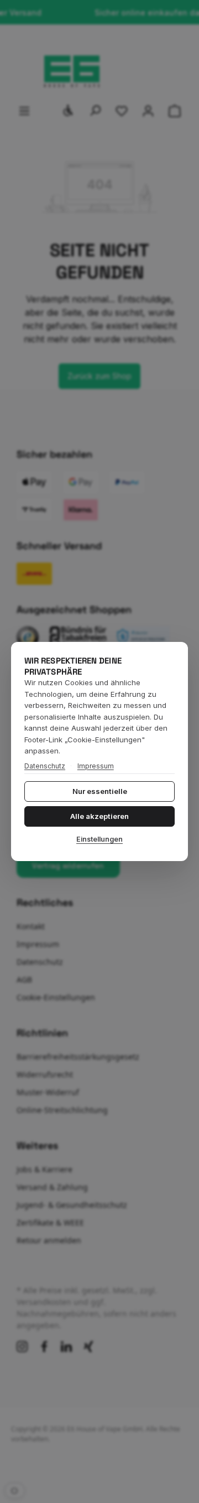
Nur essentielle (99, 791)
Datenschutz (44, 766)
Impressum (95, 766)
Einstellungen (99, 839)
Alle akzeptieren (99, 816)
